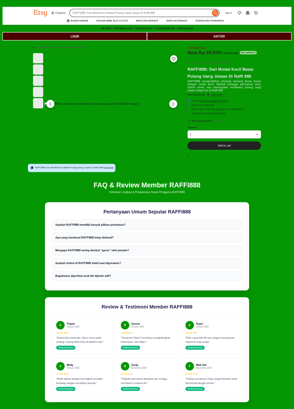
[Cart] (256, 13)
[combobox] (140, 13)
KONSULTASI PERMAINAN (210, 20)
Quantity (192, 127)
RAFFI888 (106, 28)
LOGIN (75, 36)
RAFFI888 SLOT (144, 28)
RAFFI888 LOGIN (123, 28)
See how (108, 167)
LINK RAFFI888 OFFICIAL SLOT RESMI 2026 (59, 47)
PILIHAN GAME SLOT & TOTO (112, 20)
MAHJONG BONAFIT (147, 20)
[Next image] (173, 104)
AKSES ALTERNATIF (176, 20)
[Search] (215, 13)
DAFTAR (219, 36)
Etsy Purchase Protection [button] (214, 101)
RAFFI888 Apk (185, 28)
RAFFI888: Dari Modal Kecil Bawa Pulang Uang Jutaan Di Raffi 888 (220, 73)
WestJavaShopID (196, 94)
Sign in (228, 13)
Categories (60, 13)
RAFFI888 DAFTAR (165, 28)
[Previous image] (50, 104)
